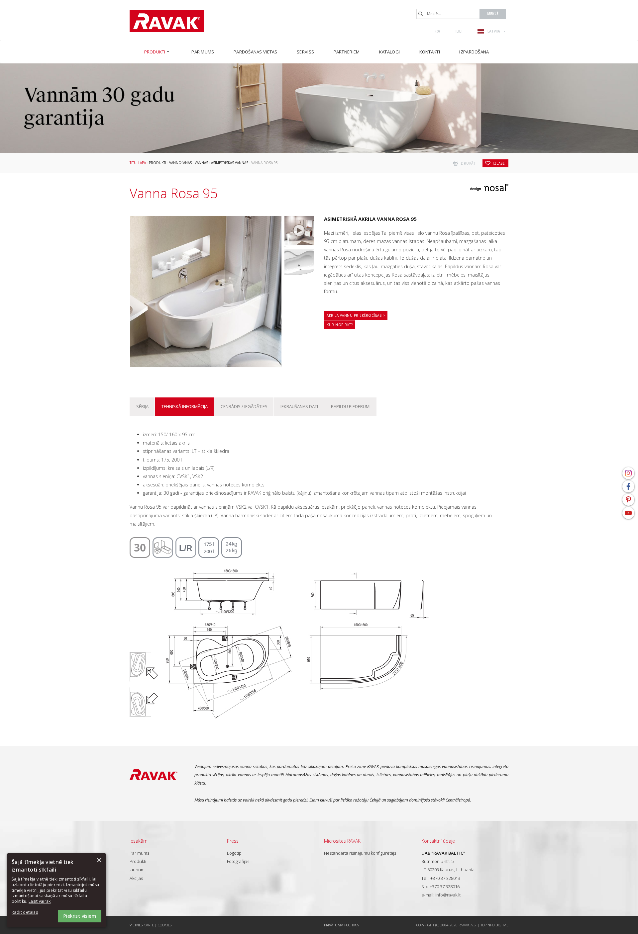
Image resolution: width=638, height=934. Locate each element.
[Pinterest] (628, 500)
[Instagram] (628, 473)
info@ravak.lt (448, 895)
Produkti (157, 162)
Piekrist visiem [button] (79, 916)
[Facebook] (628, 486)
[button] (30, 912)
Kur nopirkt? (340, 324)
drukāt (468, 163)
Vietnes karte (142, 924)
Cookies (164, 924)
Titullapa (138, 162)
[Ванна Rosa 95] (299, 260)
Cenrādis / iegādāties (244, 406)
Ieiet (459, 31)
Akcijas (136, 878)
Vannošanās (180, 162)
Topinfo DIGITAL (494, 924)
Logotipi (235, 853)
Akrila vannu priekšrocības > (356, 315)
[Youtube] (628, 513)
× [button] (98, 860)
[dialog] (56, 890)
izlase (499, 163)
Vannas (201, 162)
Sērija (142, 406)
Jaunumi (138, 870)
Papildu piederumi (351, 406)
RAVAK (167, 21)
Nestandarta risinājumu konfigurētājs (360, 853)
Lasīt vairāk (40, 901)
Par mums (139, 853)
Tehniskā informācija (184, 406)
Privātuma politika (341, 924)
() (437, 31)
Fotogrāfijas (238, 861)
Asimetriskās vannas (229, 162)
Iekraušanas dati (299, 406)
